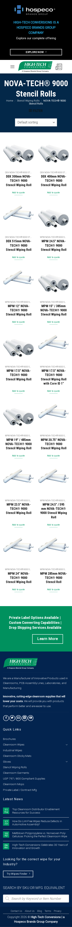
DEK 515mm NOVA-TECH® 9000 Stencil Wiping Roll (18, 245)
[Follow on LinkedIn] (24, 718)
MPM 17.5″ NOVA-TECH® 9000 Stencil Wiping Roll (18, 375)
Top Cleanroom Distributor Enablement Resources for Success (36, 811)
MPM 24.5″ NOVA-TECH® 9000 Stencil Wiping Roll (53, 245)
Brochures (9, 738)
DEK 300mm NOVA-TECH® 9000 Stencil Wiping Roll (18, 181)
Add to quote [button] (18, 192)
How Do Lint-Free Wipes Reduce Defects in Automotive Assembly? (37, 823)
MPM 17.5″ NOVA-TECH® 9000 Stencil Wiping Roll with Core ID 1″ (53, 377)
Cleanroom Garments (16, 772)
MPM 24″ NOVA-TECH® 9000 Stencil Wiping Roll (18, 578)
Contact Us (16, 911)
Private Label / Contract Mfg (20, 789)
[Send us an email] (18, 718)
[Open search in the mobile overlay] (36, 899)
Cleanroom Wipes (13, 744)
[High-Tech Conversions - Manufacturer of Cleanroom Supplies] (35, 66)
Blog (39, 911)
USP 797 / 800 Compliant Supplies (24, 778)
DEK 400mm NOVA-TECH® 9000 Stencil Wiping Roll (53, 181)
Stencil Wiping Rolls (28, 100)
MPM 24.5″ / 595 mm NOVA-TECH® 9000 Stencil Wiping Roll (53, 511)
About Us (30, 911)
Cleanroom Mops (13, 784)
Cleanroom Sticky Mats (17, 755)
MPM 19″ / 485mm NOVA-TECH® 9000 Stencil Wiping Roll (18, 444)
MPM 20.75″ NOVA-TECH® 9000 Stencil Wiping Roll (53, 444)
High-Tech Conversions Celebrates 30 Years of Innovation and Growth (40, 846)
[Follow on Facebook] (6, 718)
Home (9, 100)
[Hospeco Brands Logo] (36, 10)
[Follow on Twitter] (12, 718)
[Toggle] (66, 744)
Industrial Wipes (12, 750)
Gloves (7, 761)
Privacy (57, 911)
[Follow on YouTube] (30, 718)
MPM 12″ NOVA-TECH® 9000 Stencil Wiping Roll (18, 310)
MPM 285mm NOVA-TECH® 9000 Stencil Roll (53, 578)
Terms (48, 911)
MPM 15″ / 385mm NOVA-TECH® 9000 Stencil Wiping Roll (53, 310)
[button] (12, 66)
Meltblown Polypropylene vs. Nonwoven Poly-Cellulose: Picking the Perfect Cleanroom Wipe (39, 834)
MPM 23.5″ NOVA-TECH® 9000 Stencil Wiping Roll (18, 509)
